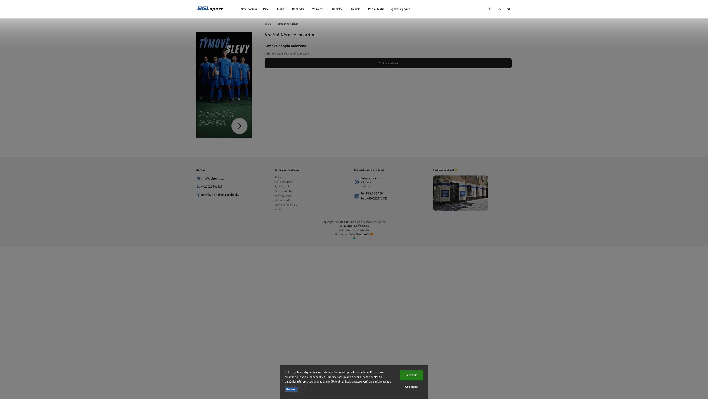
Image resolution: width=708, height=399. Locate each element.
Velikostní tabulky (284, 182)
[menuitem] (250, 9)
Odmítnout (411, 387)
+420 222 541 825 (211, 187)
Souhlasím (411, 375)
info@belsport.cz (212, 178)
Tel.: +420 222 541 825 (374, 199)
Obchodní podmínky (286, 205)
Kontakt (279, 177)
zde (389, 382)
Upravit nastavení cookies (354, 226)
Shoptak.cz (364, 230)
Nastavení (291, 389)
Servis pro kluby (283, 191)
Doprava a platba (284, 186)
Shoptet (349, 230)
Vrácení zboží (282, 200)
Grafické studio (283, 196)
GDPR (278, 210)
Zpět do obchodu (388, 63)
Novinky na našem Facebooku (220, 195)
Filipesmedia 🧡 (364, 234)
